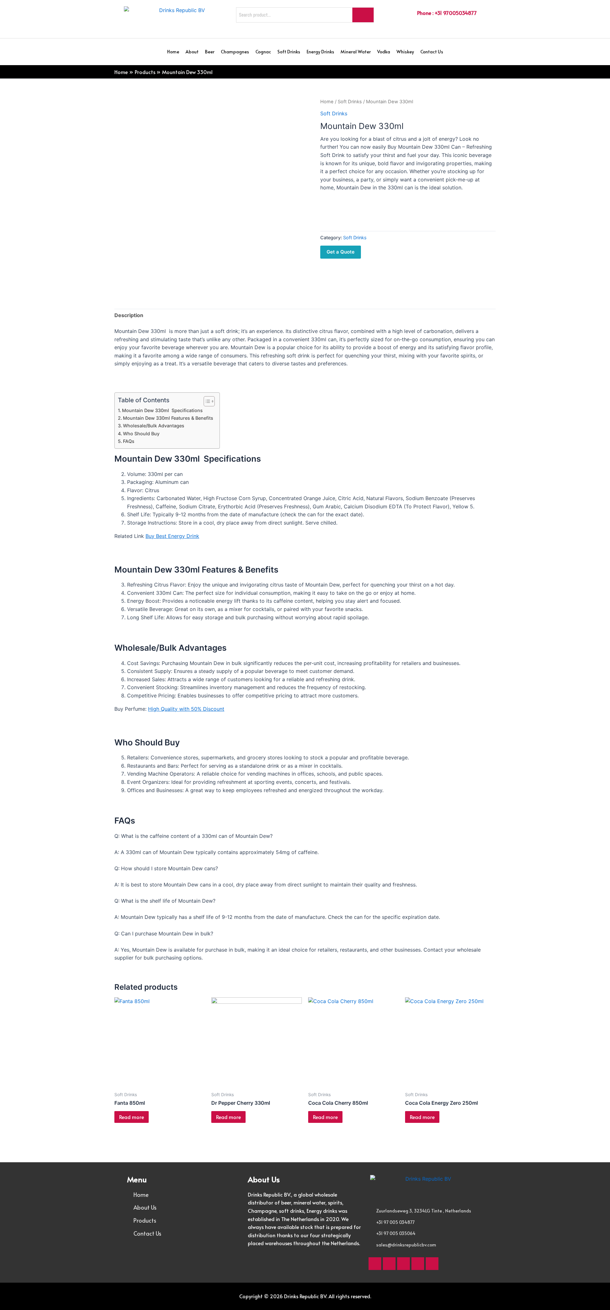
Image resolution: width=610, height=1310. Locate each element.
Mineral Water (356, 52)
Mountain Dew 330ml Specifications (162, 410)
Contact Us (431, 52)
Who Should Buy (141, 433)
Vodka (383, 52)
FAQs (128, 441)
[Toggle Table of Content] (206, 401)
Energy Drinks (320, 52)
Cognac (263, 52)
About (192, 52)
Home (173, 52)
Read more (131, 1116)
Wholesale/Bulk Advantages (153, 425)
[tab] (128, 315)
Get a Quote (341, 252)
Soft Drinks (288, 52)
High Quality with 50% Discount (186, 709)
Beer (209, 52)
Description (128, 315)
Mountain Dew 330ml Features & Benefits (168, 418)
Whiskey (405, 52)
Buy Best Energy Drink (172, 536)
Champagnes (235, 52)
